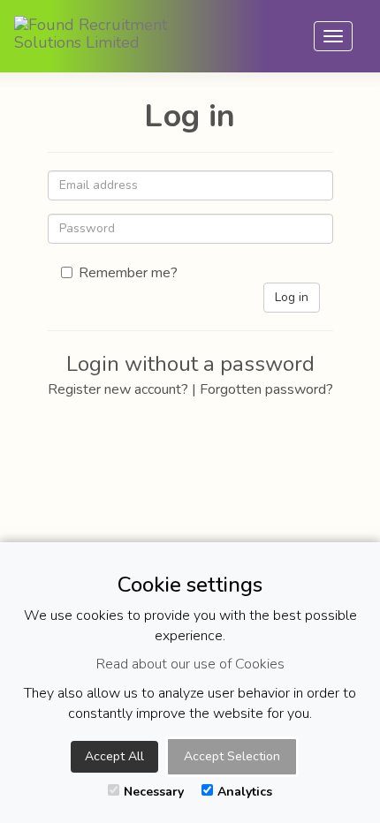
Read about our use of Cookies (190, 664)
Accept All (114, 756)
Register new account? (118, 389)
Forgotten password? (266, 389)
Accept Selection (232, 756)
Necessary (154, 791)
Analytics (244, 791)
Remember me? (128, 273)
